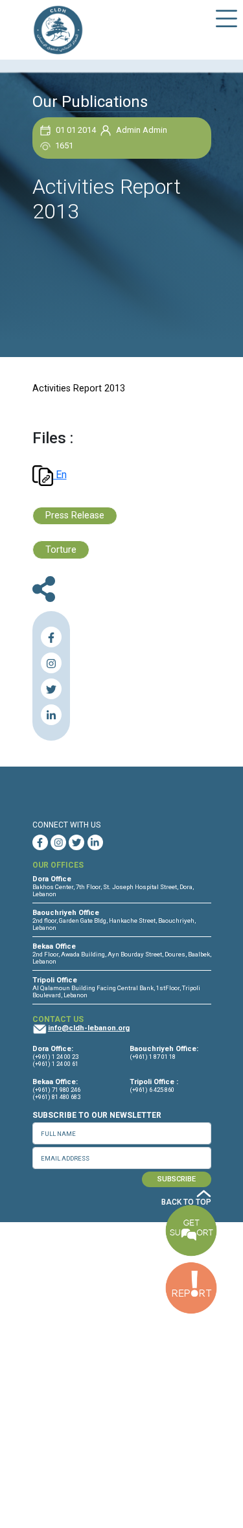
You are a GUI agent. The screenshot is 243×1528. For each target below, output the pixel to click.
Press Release (74, 515)
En (60, 475)
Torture (60, 549)
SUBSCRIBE (176, 1179)
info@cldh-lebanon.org (89, 1028)
